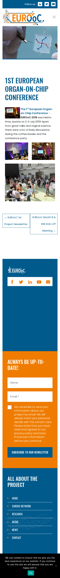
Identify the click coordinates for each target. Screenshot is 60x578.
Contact (16, 538)
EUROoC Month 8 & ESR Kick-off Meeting (44, 223)
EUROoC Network (21, 506)
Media (15, 522)
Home (15, 498)
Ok (30, 573)
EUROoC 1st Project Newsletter (16, 221)
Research (17, 514)
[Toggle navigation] (54, 17)
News (15, 530)
